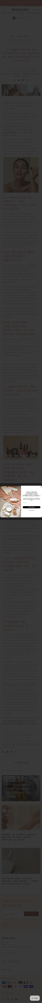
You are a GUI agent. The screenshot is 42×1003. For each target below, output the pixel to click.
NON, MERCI (31, 510)
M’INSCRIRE (31, 507)
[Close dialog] (41, 487)
